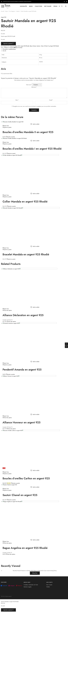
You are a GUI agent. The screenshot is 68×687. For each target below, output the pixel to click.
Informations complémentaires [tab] (9, 49)
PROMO (55, 6)
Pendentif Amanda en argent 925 (22, 369)
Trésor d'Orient (44, 46)
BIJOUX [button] (31, 6)
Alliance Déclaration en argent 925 (23, 315)
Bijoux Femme (33, 46)
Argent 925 (3, 17)
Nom (17, 100)
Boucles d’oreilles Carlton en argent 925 (26, 478)
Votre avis (34, 87)
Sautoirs (17, 11)
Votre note (29, 85)
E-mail (51, 100)
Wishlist (48, 587)
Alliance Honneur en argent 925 (21, 422)
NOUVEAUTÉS (23, 6)
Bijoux (6, 11)
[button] (7, 127)
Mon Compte (49, 585)
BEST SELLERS (47, 6)
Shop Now (34, 573)
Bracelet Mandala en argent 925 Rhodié (26, 254)
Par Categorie (12, 11)
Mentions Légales (28, 587)
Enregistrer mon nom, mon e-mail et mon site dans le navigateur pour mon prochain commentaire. (34, 106)
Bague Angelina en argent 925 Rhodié (25, 548)
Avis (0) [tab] (4, 51)
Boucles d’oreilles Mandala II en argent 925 (28, 132)
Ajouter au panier (7, 43)
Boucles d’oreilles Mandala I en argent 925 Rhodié (32, 149)
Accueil (2, 11)
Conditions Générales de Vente (31, 585)
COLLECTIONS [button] (38, 6)
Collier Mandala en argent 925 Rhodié (25, 201)
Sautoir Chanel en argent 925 (20, 495)
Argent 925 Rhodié (25, 46)
